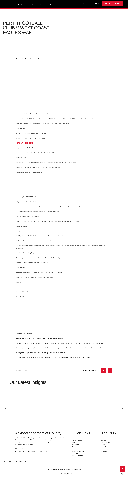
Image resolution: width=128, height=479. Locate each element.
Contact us (104, 451)
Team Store (39, 4)
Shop (73, 449)
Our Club (103, 440)
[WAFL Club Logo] (7, 5)
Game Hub (30, 4)
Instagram (31, 451)
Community (104, 449)
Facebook (19, 451)
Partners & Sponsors (50, 4)
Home (15, 4)
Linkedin (43, 451)
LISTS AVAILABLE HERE (24, 143)
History (103, 444)
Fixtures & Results (77, 440)
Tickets (74, 442)
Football (103, 447)
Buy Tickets (94, 3)
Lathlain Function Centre (79, 451)
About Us (21, 4)
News (73, 447)
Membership (75, 444)
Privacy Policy (75, 453)
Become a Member (113, 3)
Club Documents (106, 442)
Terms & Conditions (77, 455)
